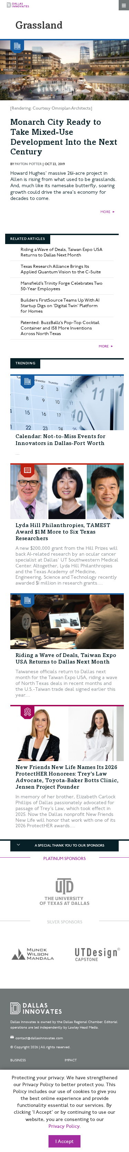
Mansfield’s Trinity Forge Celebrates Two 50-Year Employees (62, 286)
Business (18, 1060)
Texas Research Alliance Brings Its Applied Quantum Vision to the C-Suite (61, 269)
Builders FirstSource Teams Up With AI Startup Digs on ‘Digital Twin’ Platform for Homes (60, 305)
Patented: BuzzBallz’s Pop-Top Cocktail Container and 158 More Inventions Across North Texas (60, 328)
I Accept (64, 1142)
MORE (105, 212)
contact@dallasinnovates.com (39, 1038)
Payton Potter (28, 164)
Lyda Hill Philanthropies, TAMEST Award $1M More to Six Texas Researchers (62, 532)
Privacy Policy (64, 1126)
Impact (71, 1060)
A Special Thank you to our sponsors (69, 845)
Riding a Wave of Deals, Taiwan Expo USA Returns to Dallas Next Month (62, 252)
